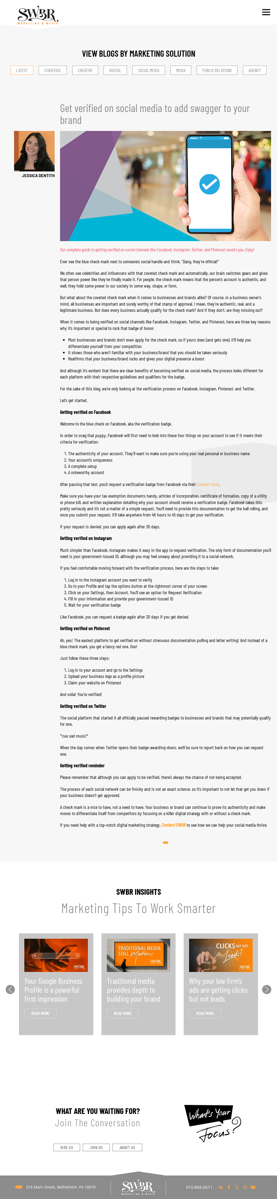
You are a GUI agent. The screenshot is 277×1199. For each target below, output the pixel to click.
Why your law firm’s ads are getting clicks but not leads (218, 989)
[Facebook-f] (229, 1187)
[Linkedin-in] (221, 1187)
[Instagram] (245, 1187)
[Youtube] (253, 1187)
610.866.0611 (199, 1187)
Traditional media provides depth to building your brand (133, 989)
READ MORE (40, 1013)
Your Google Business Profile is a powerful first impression (53, 989)
